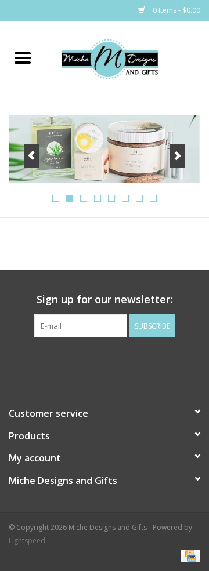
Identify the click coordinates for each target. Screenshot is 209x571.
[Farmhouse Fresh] (104, 148)
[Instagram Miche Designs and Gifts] (115, 361)
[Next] (177, 156)
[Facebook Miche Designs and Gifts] (94, 361)
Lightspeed (27, 540)
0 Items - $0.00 (175, 10)
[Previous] (31, 156)
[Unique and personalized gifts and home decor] (127, 58)
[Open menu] (22, 57)
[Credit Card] (188, 555)
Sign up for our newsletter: (104, 299)
